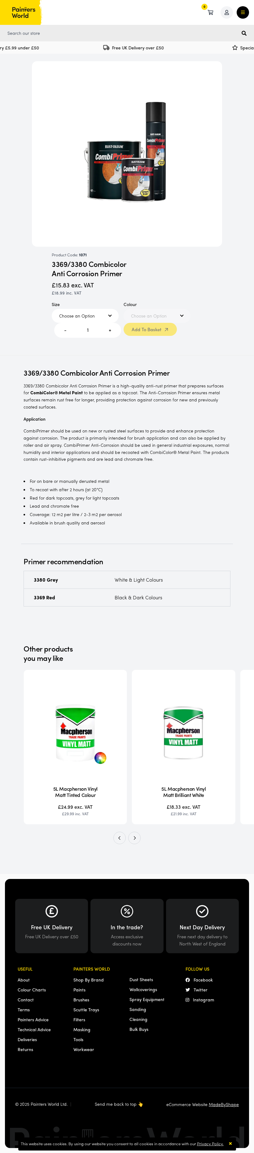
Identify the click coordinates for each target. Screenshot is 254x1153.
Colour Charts (32, 989)
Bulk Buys (138, 1029)
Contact (26, 999)
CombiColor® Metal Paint (56, 392)
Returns (25, 1049)
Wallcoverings (143, 989)
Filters (79, 1019)
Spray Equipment (146, 999)
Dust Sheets (141, 979)
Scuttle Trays (86, 1009)
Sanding (137, 1009)
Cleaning (138, 1019)
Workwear (83, 1049)
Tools (78, 1039)
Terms (24, 1009)
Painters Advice (33, 1019)
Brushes (81, 999)
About (24, 980)
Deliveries (27, 1039)
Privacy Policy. (210, 1143)
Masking (81, 1029)
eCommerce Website (202, 1104)
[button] (119, 838)
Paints (79, 989)
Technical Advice (34, 1029)
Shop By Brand (88, 980)
